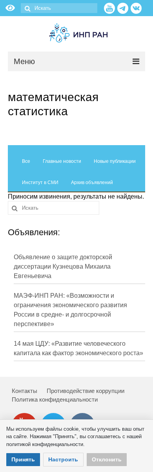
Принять (23, 459)
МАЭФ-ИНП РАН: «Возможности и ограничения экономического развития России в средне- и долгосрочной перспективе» (70, 309)
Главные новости (62, 161)
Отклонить (107, 459)
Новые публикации (115, 161)
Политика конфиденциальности (55, 399)
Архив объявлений (92, 182)
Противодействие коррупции (85, 390)
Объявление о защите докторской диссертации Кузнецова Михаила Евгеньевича (63, 266)
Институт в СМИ (40, 182)
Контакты (24, 390)
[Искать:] (59, 8)
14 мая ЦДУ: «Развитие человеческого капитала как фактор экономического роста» (78, 348)
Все (26, 161)
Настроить (63, 459)
